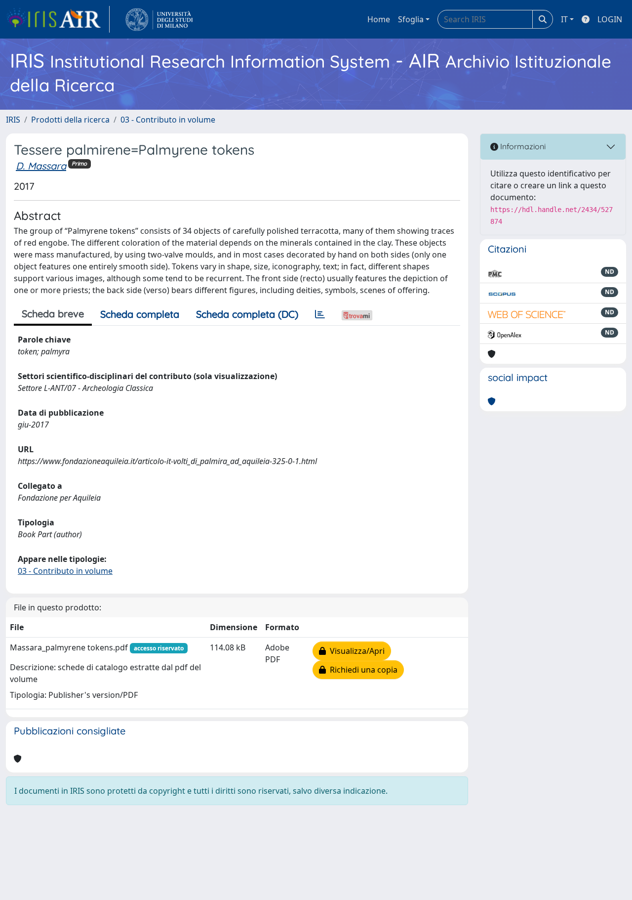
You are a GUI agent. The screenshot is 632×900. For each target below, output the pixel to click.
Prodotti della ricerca (70, 119)
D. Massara (41, 166)
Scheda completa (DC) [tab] (247, 314)
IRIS (13, 119)
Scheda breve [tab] (53, 313)
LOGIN (609, 19)
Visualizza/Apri (355, 650)
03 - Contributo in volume (167, 119)
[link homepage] (58, 19)
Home (378, 19)
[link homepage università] (159, 19)
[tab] (320, 314)
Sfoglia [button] (411, 19)
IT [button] (564, 19)
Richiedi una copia (361, 669)
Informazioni (522, 146)
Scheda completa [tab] (139, 314)
